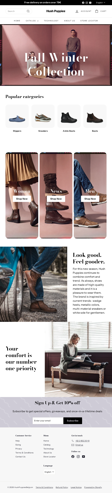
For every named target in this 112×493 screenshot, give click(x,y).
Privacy (18, 448)
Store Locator (89, 21)
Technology (51, 21)
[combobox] (18, 11)
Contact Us (20, 456)
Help (17, 441)
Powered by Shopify (93, 487)
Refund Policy (62, 487)
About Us (69, 21)
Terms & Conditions (24, 452)
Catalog (31, 21)
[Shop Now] (21, 195)
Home (17, 21)
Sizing (18, 445)
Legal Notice (76, 487)
